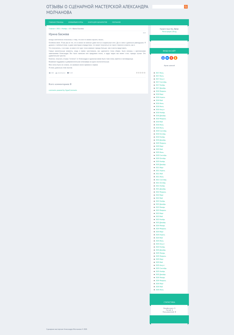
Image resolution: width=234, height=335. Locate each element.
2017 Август (160, 79)
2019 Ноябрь (160, 137)
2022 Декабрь (161, 204)
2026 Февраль (161, 280)
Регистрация (166, 31)
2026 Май (159, 287)
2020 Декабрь (161, 164)
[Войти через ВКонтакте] (167, 58)
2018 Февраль (161, 91)
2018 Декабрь (161, 116)
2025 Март (159, 259)
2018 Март (159, 94)
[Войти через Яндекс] (171, 58)
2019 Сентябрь (161, 131)
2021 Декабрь (161, 189)
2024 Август (160, 244)
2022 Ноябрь (160, 201)
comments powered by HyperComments (63, 90)
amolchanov (61, 73)
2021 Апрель (160, 171)
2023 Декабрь (161, 222)
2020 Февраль (161, 143)
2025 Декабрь (161, 274)
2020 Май (159, 149)
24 (70, 29)
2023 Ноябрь (160, 219)
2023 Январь (160, 207)
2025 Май (159, 262)
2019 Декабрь (161, 140)
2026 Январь (160, 277)
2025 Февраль (161, 256)
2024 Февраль (161, 229)
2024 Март (159, 232)
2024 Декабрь (161, 250)
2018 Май (159, 100)
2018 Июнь (160, 103)
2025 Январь (160, 253)
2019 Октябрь (161, 134)
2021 (58, 29)
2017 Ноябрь (160, 85)
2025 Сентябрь (161, 268)
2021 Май (159, 174)
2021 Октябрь (161, 183)
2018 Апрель (160, 97)
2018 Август (160, 109)
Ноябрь (64, 29)
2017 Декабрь (161, 88)
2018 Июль (160, 106)
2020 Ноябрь (160, 161)
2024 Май (159, 238)
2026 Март (159, 284)
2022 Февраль (161, 192)
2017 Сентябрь (161, 82)
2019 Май (159, 122)
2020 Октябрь (161, 158)
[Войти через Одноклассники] (175, 58)
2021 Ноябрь (160, 186)
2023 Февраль (161, 210)
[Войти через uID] (163, 58)
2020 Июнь (160, 152)
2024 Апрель (160, 235)
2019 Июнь (160, 125)
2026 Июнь (160, 290)
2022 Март (159, 195)
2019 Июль (160, 128)
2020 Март (159, 146)
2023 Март (159, 213)
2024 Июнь (160, 241)
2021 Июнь (160, 177)
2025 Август (160, 265)
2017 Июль (160, 76)
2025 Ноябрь (160, 271)
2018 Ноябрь (160, 112)
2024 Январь (160, 226)
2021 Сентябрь (161, 180)
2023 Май (159, 216)
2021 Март (159, 167)
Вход (174, 31)
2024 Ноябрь (160, 247)
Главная (52, 29)
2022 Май (159, 198)
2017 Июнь (160, 73)
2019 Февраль (161, 119)
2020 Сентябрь (161, 155)
